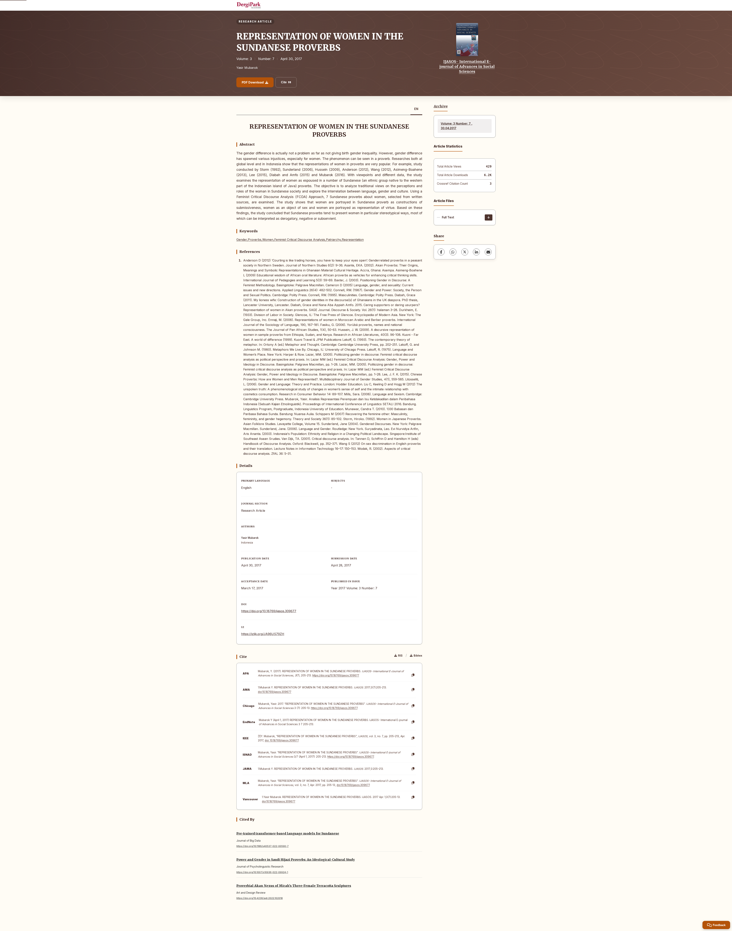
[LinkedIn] (476, 252)
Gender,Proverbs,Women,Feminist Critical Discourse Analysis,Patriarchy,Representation (300, 239)
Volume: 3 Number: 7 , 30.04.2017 (456, 126)
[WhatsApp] (452, 252)
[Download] (488, 217)
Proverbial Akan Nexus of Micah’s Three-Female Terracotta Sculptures (293, 886)
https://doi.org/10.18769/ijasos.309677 (268, 611)
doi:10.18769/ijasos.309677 (274, 691)
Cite (284, 82)
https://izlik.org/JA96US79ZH (262, 634)
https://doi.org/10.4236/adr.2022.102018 (259, 898)
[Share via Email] (488, 252)
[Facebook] (441, 252)
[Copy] (413, 675)
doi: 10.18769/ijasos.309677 (282, 740)
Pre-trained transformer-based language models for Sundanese (287, 833)
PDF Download (253, 82)
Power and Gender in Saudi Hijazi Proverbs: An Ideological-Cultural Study (295, 859)
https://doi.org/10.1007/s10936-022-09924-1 (262, 872)
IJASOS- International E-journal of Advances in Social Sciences (467, 66)
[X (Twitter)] (464, 252)
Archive (441, 106)
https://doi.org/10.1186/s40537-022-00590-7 (262, 846)
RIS (400, 655)
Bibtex (418, 655)
